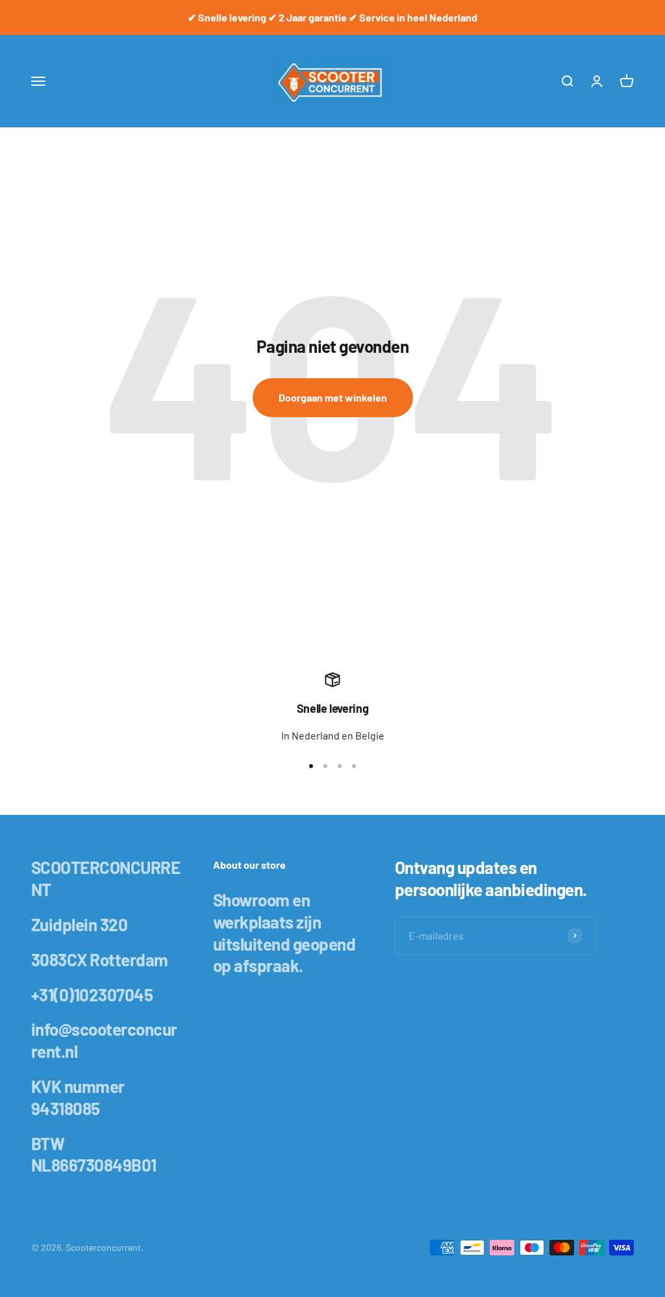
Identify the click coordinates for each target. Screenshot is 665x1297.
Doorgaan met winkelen (333, 397)
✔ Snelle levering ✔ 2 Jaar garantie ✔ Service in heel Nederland (332, 17)
